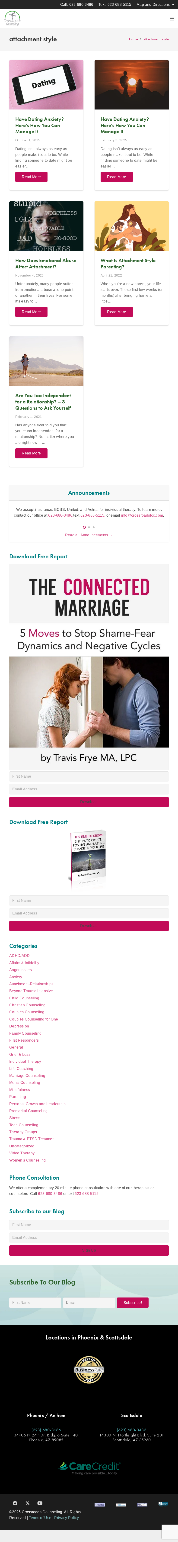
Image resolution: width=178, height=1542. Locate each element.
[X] (27, 1503)
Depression (19, 1026)
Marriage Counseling (27, 1076)
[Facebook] (15, 1503)
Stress (14, 1118)
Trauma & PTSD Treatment (32, 1139)
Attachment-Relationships (31, 984)
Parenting (17, 1097)
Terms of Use (40, 1518)
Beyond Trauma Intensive (31, 991)
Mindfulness (19, 1090)
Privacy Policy (66, 1518)
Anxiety (15, 977)
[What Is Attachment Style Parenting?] (132, 263)
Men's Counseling (24, 1083)
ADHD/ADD (19, 956)
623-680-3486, (43, 515)
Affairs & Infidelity (24, 963)
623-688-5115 (87, 1194)
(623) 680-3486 (46, 1430)
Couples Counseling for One (33, 1019)
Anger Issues (20, 970)
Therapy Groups (23, 1132)
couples (82, 510)
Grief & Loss (19, 1054)
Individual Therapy (25, 1061)
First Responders (24, 1040)
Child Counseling (24, 998)
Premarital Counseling (28, 1111)
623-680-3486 (50, 1194)
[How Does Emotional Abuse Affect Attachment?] (46, 263)
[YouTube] (40, 1503)
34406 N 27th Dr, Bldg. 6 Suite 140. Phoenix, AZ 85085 (46, 1437)
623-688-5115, (76, 515)
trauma (109, 510)
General (16, 1047)
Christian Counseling (27, 1005)
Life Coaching (21, 1069)
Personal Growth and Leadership (37, 1104)
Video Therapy (22, 1153)
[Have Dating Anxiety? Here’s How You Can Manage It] (46, 125)
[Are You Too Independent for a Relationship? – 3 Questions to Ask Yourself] (46, 401)
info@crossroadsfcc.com (125, 515)
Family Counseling (25, 1033)
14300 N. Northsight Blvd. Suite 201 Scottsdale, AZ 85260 (131, 1437)
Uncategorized (21, 1146)
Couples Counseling (26, 1012)
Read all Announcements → (89, 535)
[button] (155, 4)
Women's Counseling (27, 1160)
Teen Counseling (23, 1125)
